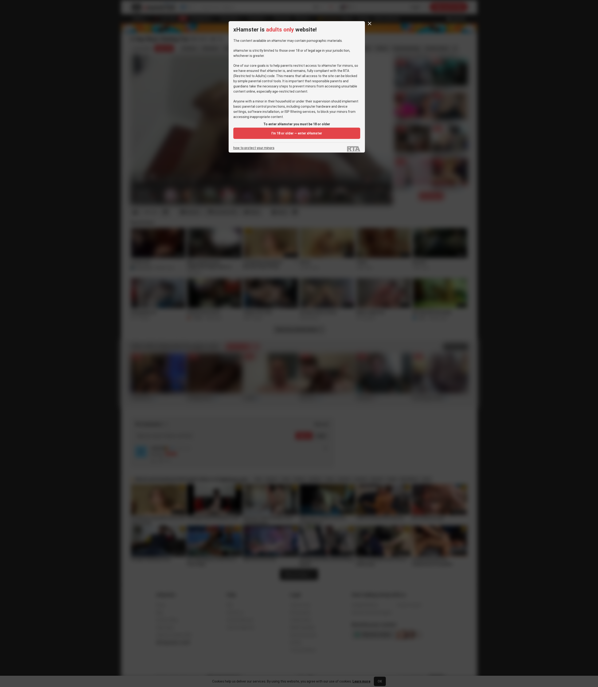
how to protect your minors (253, 148)
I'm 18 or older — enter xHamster (296, 133)
